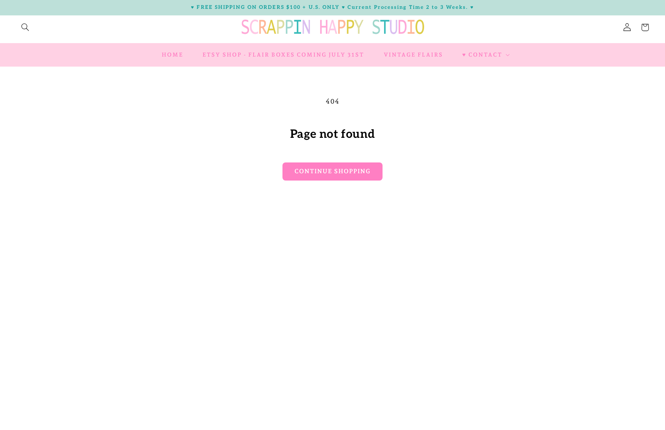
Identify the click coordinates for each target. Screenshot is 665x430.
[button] (25, 27)
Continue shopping (332, 171)
